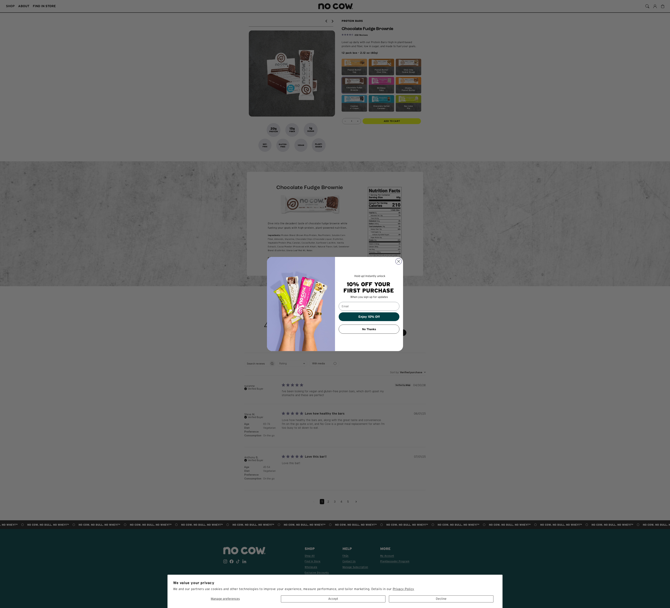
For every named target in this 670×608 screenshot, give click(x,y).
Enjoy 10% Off (369, 316)
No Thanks (369, 329)
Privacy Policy (403, 589)
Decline (441, 599)
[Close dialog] (399, 261)
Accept (333, 599)
